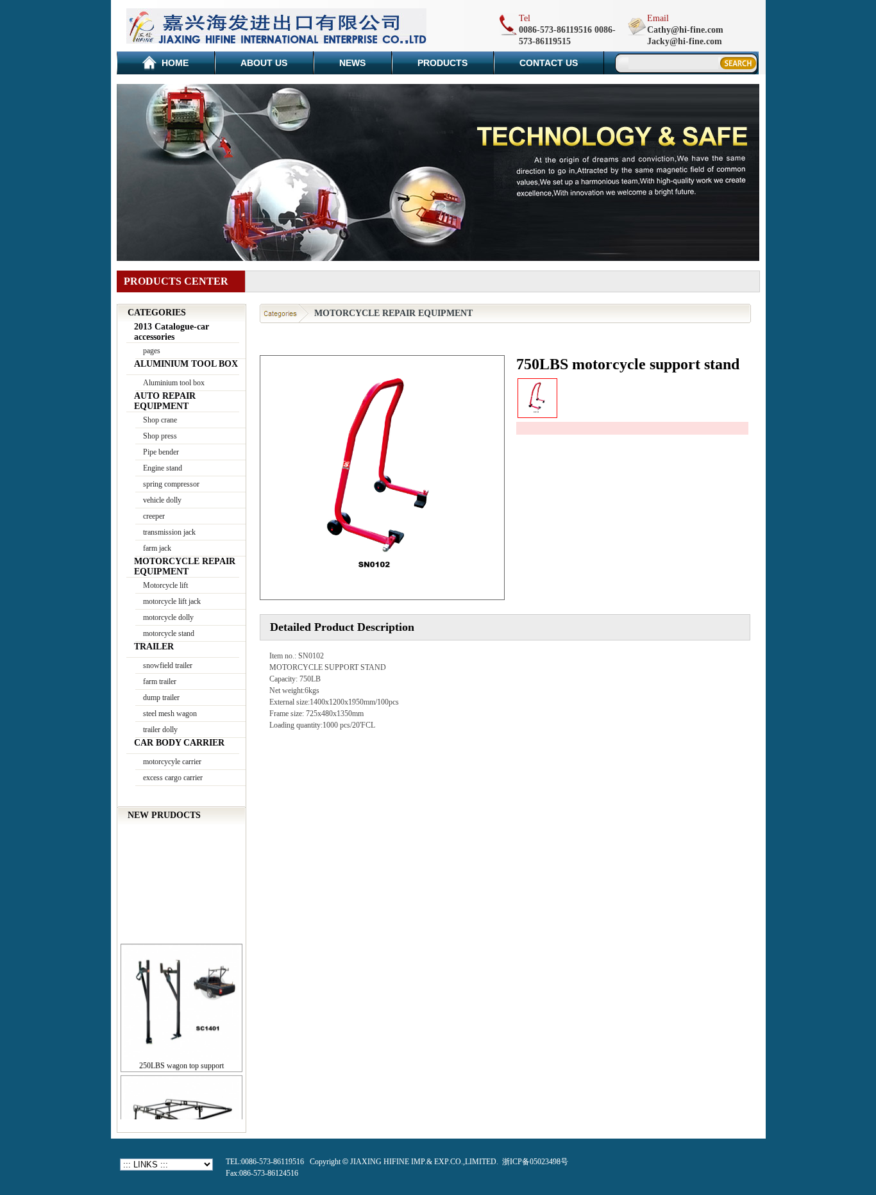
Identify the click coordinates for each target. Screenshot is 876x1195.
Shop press (160, 435)
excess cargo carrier (173, 777)
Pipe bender (161, 451)
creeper (154, 516)
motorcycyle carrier (172, 761)
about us (263, 63)
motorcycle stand (168, 633)
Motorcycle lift (165, 585)
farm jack (157, 548)
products (442, 63)
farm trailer (159, 681)
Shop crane (160, 419)
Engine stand (162, 468)
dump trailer (161, 697)
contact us (548, 63)
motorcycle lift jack (172, 601)
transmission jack (169, 532)
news (352, 63)
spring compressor (171, 484)
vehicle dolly (162, 500)
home (175, 63)
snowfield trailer (167, 665)
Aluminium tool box (174, 382)
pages (151, 350)
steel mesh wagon (170, 713)
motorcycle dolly (168, 617)
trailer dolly (160, 729)
